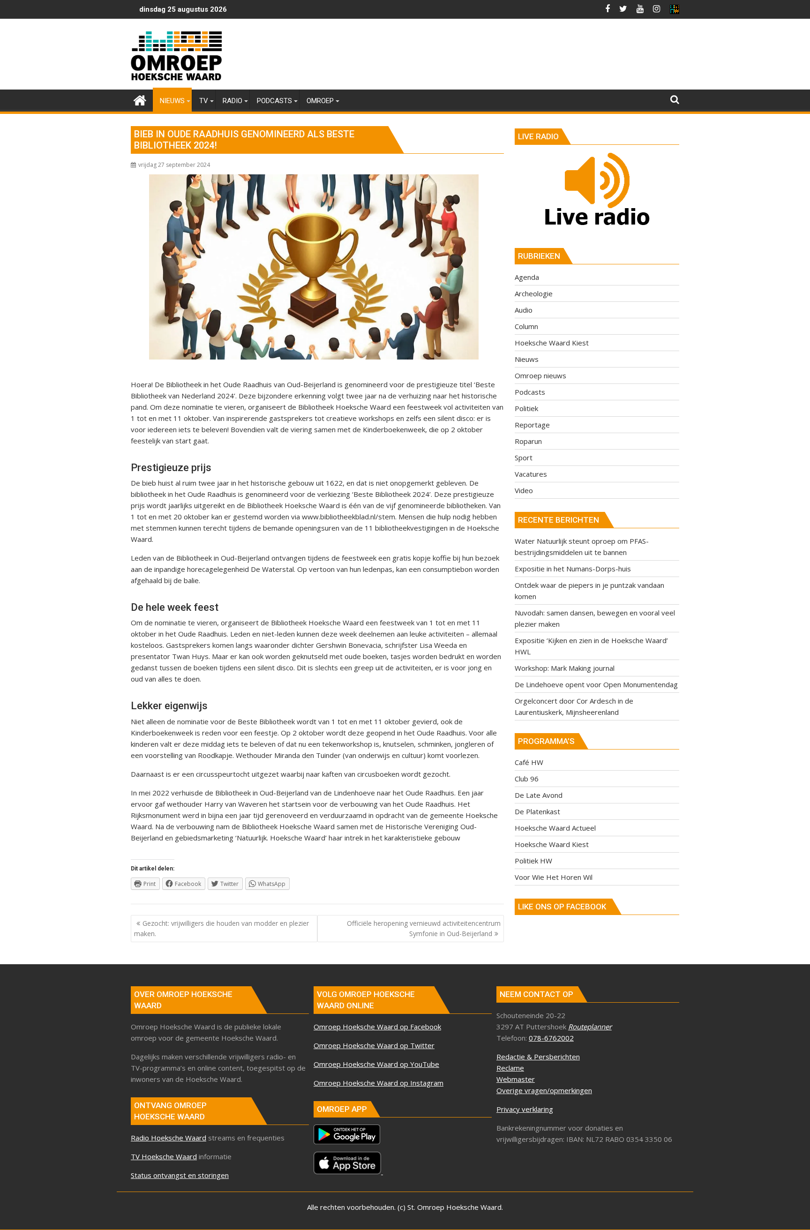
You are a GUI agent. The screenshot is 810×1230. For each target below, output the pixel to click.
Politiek (526, 408)
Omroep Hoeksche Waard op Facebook (377, 1026)
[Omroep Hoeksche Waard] (140, 99)
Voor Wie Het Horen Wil (553, 877)
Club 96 (527, 778)
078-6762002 (551, 1037)
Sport (523, 457)
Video (524, 490)
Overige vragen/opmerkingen (544, 1090)
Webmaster (515, 1079)
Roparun (528, 441)
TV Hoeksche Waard (164, 1156)
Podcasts (530, 392)
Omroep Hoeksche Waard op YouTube (376, 1064)
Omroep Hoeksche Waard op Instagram (378, 1083)
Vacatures (531, 474)
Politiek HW (533, 860)
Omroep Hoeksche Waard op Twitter (374, 1045)
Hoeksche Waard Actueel (555, 827)
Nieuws (527, 359)
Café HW (529, 762)
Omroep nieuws (540, 375)
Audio (523, 310)
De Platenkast (537, 811)
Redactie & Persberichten (538, 1056)
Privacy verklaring (524, 1109)
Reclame (510, 1067)
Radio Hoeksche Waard (168, 1137)
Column (526, 326)
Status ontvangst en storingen (180, 1175)
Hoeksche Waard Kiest (552, 342)
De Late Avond (538, 795)
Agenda (527, 277)
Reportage (532, 424)
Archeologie (534, 293)
